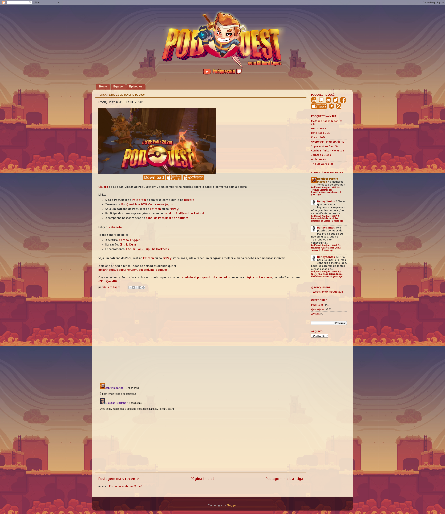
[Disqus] (200, 335)
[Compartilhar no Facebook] (140, 287)
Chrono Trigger (129, 240)
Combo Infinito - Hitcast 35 (327, 150)
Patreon (155, 209)
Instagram (139, 200)
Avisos (315, 313)
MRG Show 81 (319, 128)
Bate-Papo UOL (320, 132)
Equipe (118, 86)
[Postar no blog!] (133, 287)
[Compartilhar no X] (137, 287)
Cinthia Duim (127, 244)
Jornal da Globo (321, 154)
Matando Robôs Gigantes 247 (326, 122)
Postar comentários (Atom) (125, 486)
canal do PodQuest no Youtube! (167, 218)
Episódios (136, 86)
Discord (189, 200)
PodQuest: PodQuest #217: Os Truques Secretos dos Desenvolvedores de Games (325, 190)
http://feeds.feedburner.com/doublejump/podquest (133, 269)
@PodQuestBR (108, 281)
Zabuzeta (115, 227)
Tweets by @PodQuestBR (327, 291)
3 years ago (337, 220)
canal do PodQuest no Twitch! (184, 213)
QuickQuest (318, 309)
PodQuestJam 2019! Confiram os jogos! (147, 204)
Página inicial (202, 478)
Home (103, 86)
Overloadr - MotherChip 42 (327, 141)
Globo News (318, 159)
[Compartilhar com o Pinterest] (143, 287)
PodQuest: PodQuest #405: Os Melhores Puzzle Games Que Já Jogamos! (326, 247)
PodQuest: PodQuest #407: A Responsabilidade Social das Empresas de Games (325, 218)
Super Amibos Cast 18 (324, 146)
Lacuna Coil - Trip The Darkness (147, 249)
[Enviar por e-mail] (130, 287)
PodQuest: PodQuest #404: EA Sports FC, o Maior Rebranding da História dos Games (326, 274)
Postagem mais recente (118, 478)
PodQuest (317, 305)
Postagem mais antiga (284, 478)
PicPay (173, 209)
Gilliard (103, 186)
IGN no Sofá (318, 137)
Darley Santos (326, 201)
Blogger (232, 505)
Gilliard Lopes (112, 287)
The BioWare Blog (322, 163)
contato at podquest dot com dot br (206, 277)
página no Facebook (258, 277)
